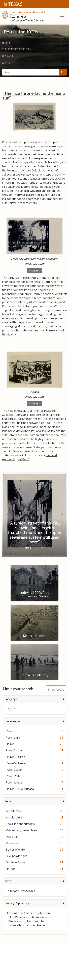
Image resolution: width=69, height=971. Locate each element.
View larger (35, 270)
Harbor (10, 868)
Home (6, 42)
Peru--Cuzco (14, 750)
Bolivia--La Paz (15, 756)
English (10, 709)
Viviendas (12, 843)
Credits (8, 63)
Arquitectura (14, 817)
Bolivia (10, 744)
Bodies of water (16, 849)
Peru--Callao (14, 769)
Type (8, 881)
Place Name (12, 721)
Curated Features (15, 49)
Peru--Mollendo (16, 763)
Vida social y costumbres (21, 830)
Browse (8, 56)
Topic (8, 801)
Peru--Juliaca (14, 782)
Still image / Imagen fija (20, 891)
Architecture (14, 811)
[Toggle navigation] (62, 16)
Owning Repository (17, 903)
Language (11, 699)
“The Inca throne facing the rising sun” (34, 96)
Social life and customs (20, 824)
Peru (9, 731)
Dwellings (12, 836)
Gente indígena (15, 862)
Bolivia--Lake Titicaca (20, 789)
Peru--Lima (13, 737)
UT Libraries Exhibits (27, 16)
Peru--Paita (13, 776)
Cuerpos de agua (16, 856)
